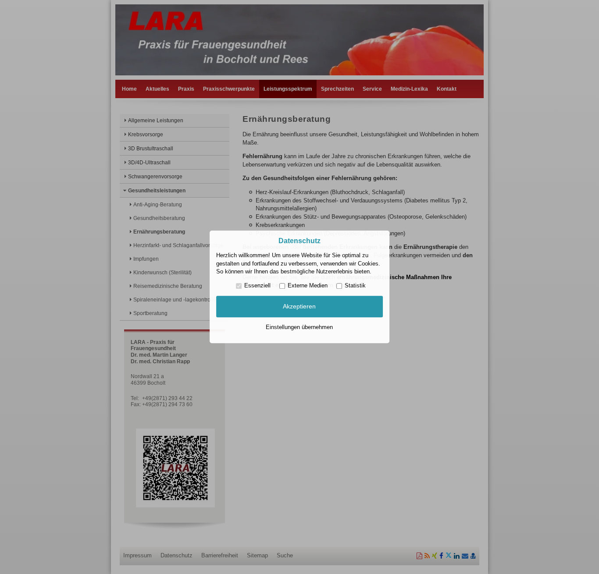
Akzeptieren (299, 306)
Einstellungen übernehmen (299, 327)
